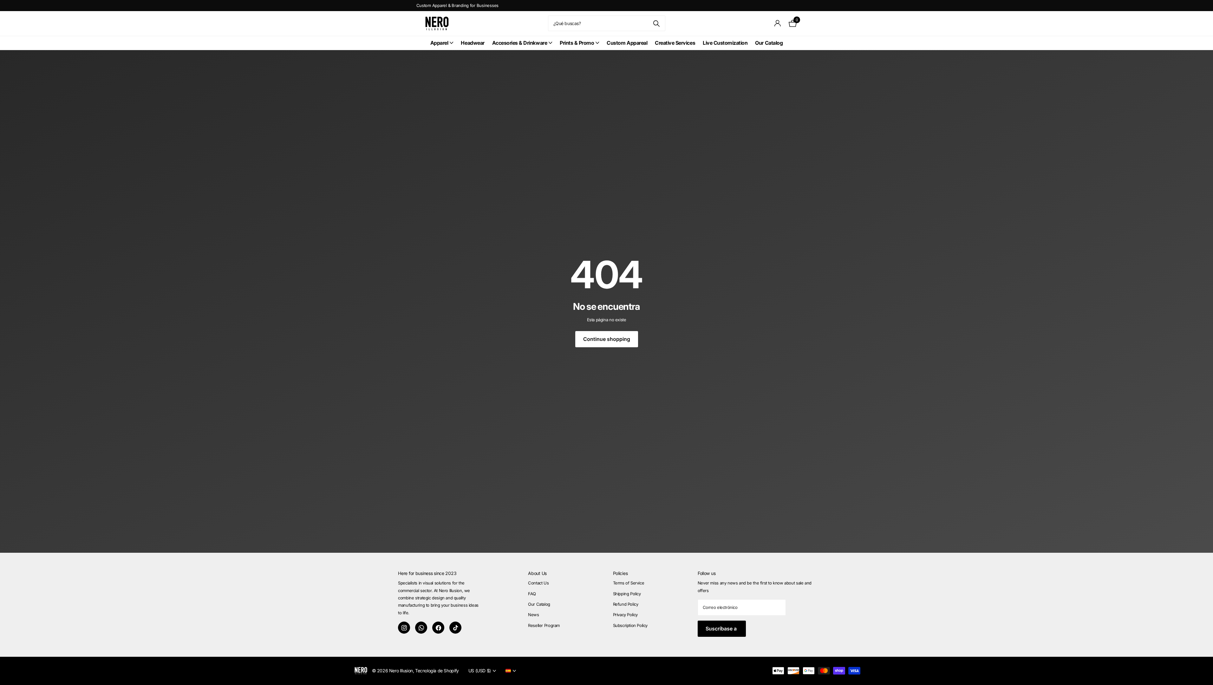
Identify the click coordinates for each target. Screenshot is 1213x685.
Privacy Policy (625, 614)
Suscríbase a (722, 628)
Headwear (472, 43)
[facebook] (438, 628)
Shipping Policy (627, 593)
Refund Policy (625, 604)
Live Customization (725, 43)
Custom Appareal (627, 43)
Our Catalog (769, 43)
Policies (620, 573)
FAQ (532, 593)
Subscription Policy (630, 625)
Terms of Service (628, 582)
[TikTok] (455, 628)
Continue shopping (606, 339)
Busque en (656, 23)
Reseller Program (544, 625)
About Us (537, 573)
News (533, 614)
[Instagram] (404, 628)
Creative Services (675, 43)
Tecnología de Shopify (437, 670)
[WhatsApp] (421, 628)
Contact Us (538, 582)
